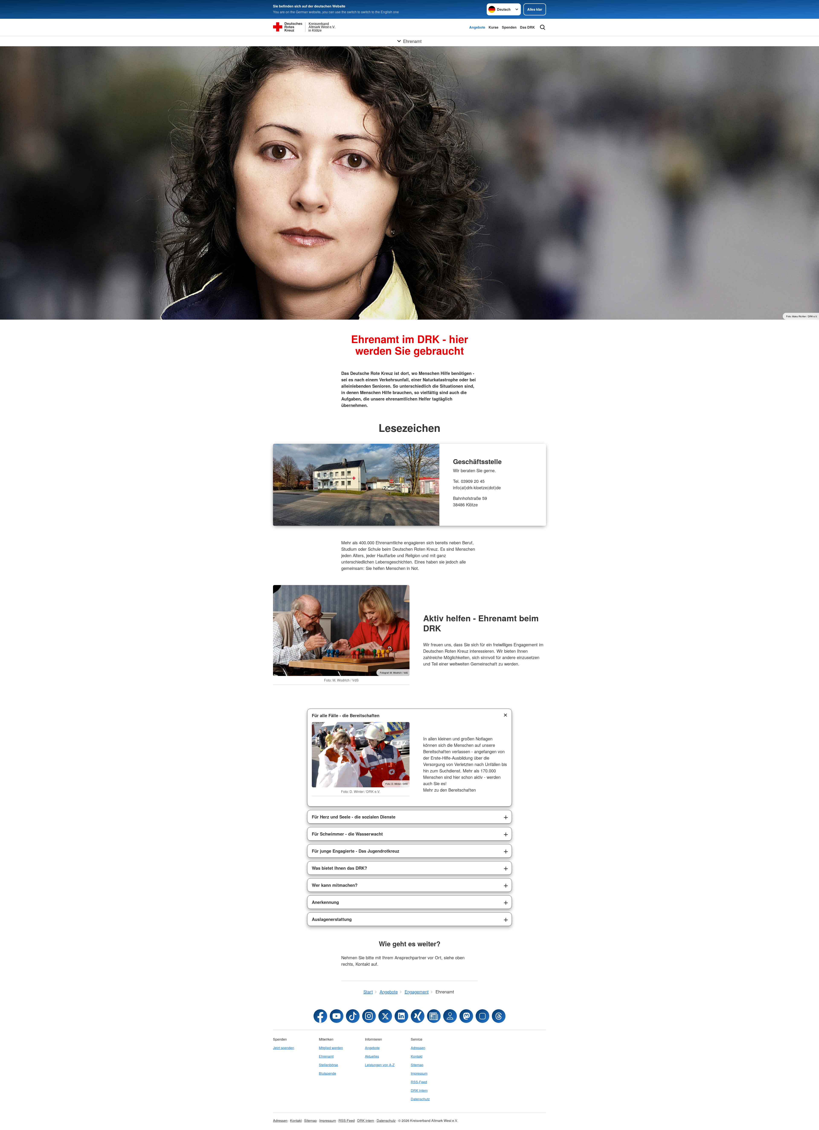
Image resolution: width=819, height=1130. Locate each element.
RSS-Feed (419, 1081)
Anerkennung (325, 902)
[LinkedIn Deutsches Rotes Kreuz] (401, 1016)
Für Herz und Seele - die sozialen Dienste (353, 817)
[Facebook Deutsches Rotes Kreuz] (320, 1016)
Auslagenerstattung (332, 919)
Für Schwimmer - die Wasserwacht (347, 834)
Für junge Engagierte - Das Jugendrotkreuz (355, 851)
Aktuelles (372, 1056)
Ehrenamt (326, 1056)
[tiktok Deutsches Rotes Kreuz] (353, 1016)
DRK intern (419, 1090)
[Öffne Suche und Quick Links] (542, 27)
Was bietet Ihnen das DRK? (339, 868)
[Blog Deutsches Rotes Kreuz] (434, 1016)
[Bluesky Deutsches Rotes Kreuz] (482, 1016)
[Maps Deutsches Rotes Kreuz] (450, 1016)
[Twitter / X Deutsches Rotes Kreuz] (385, 1016)
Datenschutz (420, 1099)
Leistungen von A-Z (380, 1064)
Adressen (418, 1047)
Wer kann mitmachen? (334, 885)
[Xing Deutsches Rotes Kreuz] (417, 1016)
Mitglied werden (331, 1047)
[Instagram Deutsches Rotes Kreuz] (369, 1016)
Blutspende (327, 1073)
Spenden (509, 27)
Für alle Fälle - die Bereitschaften (345, 715)
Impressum (419, 1073)
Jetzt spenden (283, 1047)
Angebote (477, 27)
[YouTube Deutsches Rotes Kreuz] (336, 1016)
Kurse (493, 27)
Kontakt (416, 1056)
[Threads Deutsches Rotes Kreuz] (498, 1016)
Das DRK (527, 27)
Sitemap (417, 1064)
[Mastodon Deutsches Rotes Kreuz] (466, 1016)
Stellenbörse (328, 1064)
